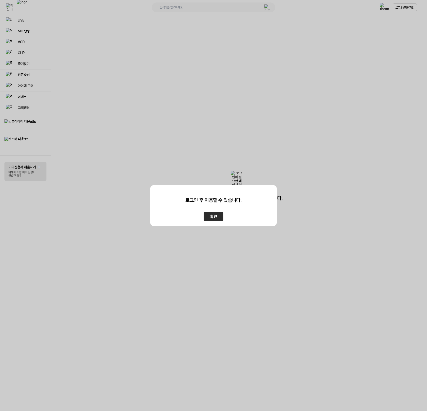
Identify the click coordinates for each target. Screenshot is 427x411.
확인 (213, 216)
